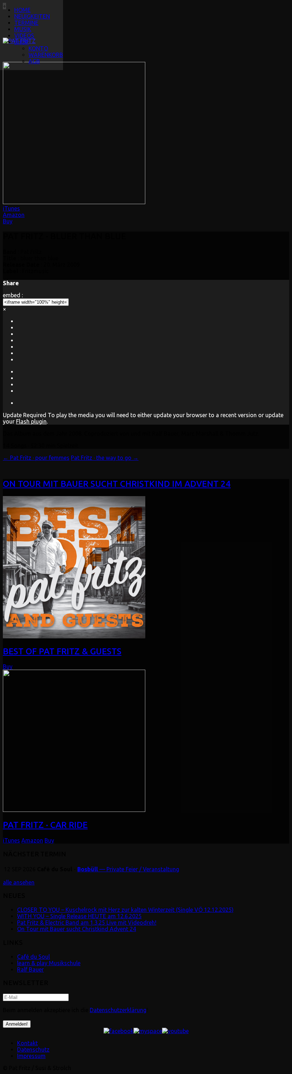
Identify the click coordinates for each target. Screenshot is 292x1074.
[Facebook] (119, 1031)
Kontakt (27, 1043)
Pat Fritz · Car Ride (45, 825)
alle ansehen (19, 882)
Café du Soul (33, 956)
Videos (24, 35)
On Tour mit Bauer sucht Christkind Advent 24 (76, 929)
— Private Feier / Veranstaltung (128, 869)
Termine (26, 23)
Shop (21, 42)
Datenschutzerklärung (118, 1010)
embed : (13, 295)
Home (22, 10)
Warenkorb (45, 55)
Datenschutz (33, 1049)
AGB (34, 61)
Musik (22, 29)
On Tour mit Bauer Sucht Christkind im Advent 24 (117, 484)
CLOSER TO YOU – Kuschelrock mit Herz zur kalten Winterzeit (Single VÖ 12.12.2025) (125, 909)
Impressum (31, 1056)
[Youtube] (175, 1031)
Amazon (14, 215)
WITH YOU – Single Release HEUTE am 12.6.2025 (79, 916)
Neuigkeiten (32, 16)
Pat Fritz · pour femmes (36, 457)
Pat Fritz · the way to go (105, 457)
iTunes (11, 208)
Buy (7, 221)
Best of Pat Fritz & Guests (62, 651)
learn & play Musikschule (48, 963)
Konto (38, 48)
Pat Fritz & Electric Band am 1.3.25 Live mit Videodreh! (86, 922)
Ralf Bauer (30, 969)
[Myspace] (148, 1031)
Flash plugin (31, 421)
